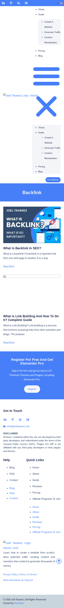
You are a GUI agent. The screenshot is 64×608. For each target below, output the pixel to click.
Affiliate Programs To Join (46, 499)
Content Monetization (50, 40)
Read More (8, 266)
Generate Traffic (52, 32)
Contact (13, 480)
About (35, 473)
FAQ (11, 473)
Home (35, 467)
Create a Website (48, 24)
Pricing (41, 51)
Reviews (37, 486)
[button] (46, 92)
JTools (41, 9)
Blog (40, 56)
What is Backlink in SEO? (22, 248)
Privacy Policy (10, 574)
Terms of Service (28, 574)
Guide (41, 14)
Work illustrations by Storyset (18, 580)
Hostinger (19, 603)
